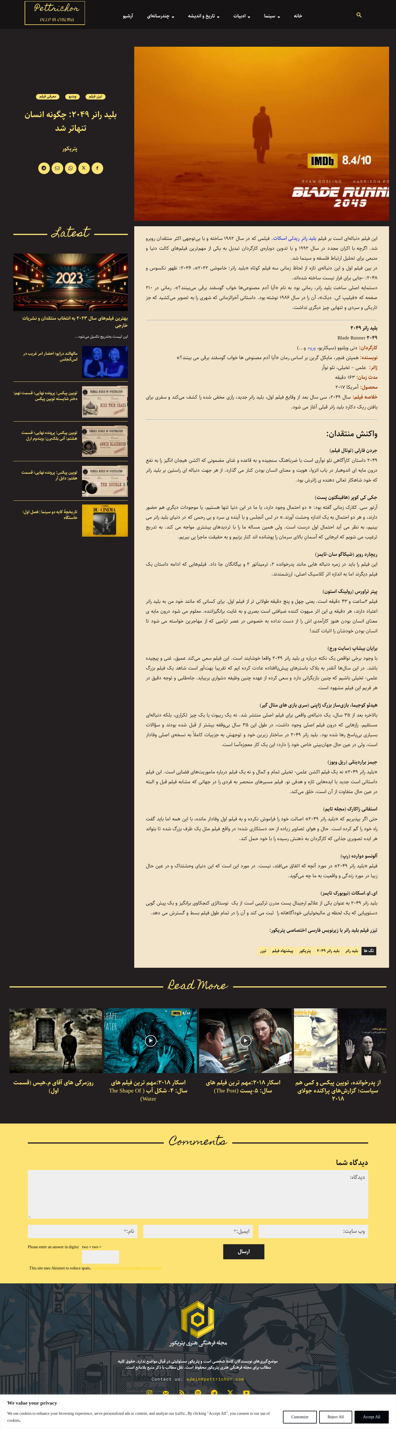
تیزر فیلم (95, 96)
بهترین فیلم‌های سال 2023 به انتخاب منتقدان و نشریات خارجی (75, 322)
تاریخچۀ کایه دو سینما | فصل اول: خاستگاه (49, 515)
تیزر (263, 950)
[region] (198, 1411)
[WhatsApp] (71, 168)
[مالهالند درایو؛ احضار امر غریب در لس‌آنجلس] (105, 362)
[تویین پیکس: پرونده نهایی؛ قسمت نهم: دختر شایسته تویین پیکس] (105, 402)
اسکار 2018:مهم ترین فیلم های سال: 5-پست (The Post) (243, 1087)
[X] (84, 168)
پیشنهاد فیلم (282, 950)
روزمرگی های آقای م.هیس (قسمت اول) (53, 1087)
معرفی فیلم (47, 96)
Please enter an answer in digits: (53, 1247)
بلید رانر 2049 (328, 950)
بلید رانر (351, 950)
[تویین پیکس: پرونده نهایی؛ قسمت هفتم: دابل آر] (105, 481)
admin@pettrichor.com (215, 1379)
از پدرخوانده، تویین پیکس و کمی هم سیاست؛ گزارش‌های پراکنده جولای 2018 (338, 1091)
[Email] (57, 168)
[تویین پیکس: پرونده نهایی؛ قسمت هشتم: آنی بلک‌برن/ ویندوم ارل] (105, 441)
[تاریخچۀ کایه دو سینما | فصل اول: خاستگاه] (105, 520)
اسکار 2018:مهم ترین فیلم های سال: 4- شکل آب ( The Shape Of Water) (148, 1091)
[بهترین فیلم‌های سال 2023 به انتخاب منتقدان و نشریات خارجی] (70, 282)
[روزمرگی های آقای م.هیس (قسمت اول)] (56, 1040)
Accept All (371, 1417)
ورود (311, 347)
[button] (359, 15)
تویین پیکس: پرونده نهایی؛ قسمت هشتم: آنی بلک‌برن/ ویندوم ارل (49, 435)
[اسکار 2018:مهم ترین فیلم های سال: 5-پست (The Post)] (245, 1040)
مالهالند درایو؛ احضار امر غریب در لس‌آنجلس (50, 356)
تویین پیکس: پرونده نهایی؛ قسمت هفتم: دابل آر (49, 475)
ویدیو (72, 96)
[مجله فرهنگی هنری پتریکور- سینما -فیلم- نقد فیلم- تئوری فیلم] (198, 1324)
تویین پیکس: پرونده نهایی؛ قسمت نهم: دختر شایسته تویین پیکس (45, 396)
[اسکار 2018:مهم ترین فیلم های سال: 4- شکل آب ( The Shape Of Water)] (150, 1040)
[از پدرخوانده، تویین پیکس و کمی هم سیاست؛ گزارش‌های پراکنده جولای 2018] (340, 1040)
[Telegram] (44, 168)
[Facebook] (97, 168)
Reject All (336, 1417)
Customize (299, 1417)
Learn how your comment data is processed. (94, 1268)
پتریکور (69, 148)
